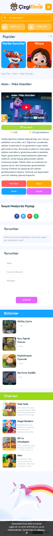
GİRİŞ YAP (42, 27)
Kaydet (39, 192)
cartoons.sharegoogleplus (29, 216)
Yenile (14, 192)
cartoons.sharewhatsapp (36, 216)
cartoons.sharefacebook (16, 216)
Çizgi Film (26, 7)
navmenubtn (48, 7)
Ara (5, 17)
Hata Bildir (14, 184)
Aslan (15, 74)
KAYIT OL (15, 27)
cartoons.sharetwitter (23, 216)
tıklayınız (41, 530)
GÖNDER (26, 300)
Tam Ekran (27, 128)
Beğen (39, 184)
